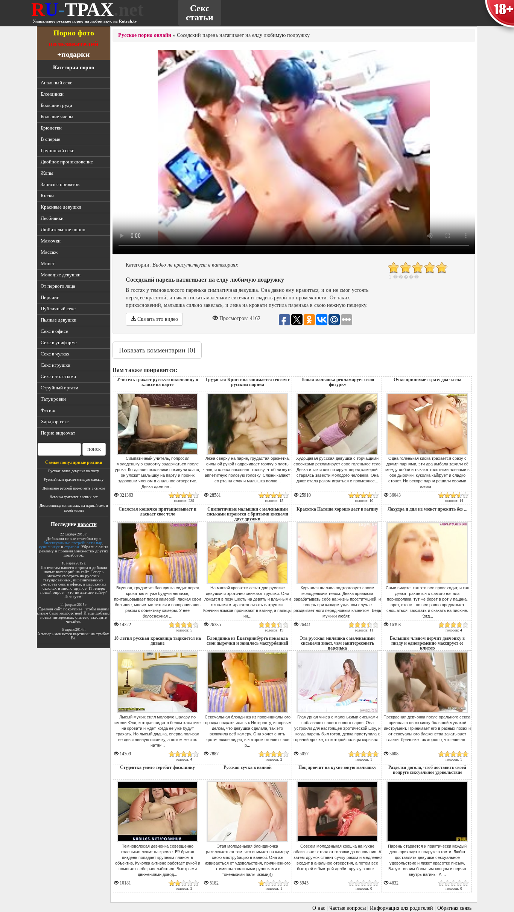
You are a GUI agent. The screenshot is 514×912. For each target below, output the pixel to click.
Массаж (49, 252)
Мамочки (51, 241)
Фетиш (48, 410)
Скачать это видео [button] (157, 319)
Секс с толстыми (58, 376)
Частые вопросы (347, 908)
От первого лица (58, 286)
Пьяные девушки (58, 320)
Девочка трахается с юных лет (73, 497)
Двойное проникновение (67, 162)
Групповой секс (57, 150)
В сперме (50, 139)
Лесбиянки (52, 218)
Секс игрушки (55, 365)
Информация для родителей (401, 908)
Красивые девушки (61, 207)
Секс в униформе (59, 342)
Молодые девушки (61, 275)
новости (87, 524)
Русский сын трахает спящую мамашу (73, 479)
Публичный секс (58, 308)
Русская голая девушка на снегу (73, 471)
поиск (94, 449)
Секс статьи (199, 12)
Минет (48, 263)
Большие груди (56, 105)
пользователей (74, 43)
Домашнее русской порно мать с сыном (74, 488)
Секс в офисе (54, 331)
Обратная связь (454, 908)
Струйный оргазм (59, 387)
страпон (71, 546)
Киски (47, 195)
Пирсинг (50, 297)
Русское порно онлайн (144, 35)
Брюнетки (51, 128)
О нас (318, 908)
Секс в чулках (55, 354)
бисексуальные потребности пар (73, 542)
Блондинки (52, 94)
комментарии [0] (157, 350)
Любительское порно (63, 229)
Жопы (47, 173)
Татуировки (53, 399)
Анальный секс (56, 82)
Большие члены (57, 116)
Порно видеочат (58, 433)
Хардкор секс (55, 421)
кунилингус (49, 546)
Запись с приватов (60, 184)
